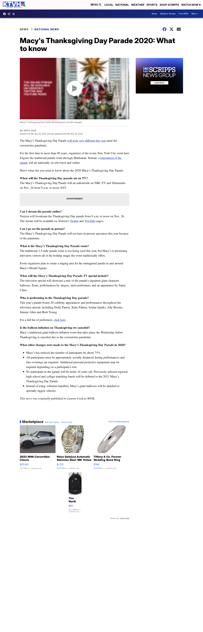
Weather (137, 4)
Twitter (74, 221)
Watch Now (190, 4)
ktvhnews (10, 14)
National (122, 4)
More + (195, 13)
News (154, 13)
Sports (152, 4)
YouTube (90, 221)
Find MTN (183, 13)
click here (59, 320)
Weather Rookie (168, 13)
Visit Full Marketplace (118, 422)
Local (109, 4)
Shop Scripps (169, 4)
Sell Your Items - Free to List (58, 422)
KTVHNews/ (5, 14)
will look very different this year (86, 140)
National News (46, 29)
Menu (95, 4)
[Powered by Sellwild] (124, 518)
